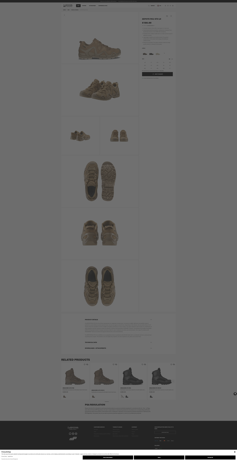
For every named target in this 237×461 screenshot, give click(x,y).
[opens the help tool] (235, 393)
